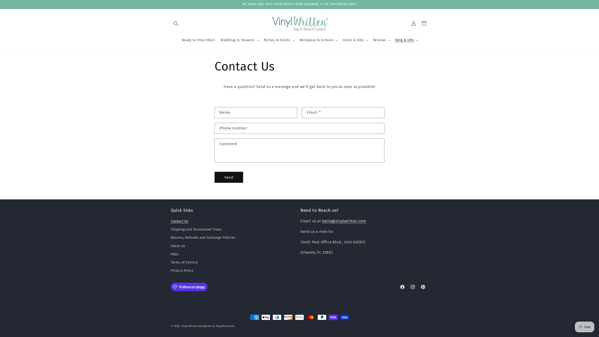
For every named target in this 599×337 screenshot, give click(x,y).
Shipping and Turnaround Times (196, 229)
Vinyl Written (190, 326)
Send (228, 177)
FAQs (175, 254)
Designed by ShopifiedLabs (217, 326)
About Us (178, 246)
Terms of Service (184, 262)
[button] (176, 23)
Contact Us (179, 221)
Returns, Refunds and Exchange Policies (203, 238)
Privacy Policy (182, 271)
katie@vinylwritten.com (344, 221)
